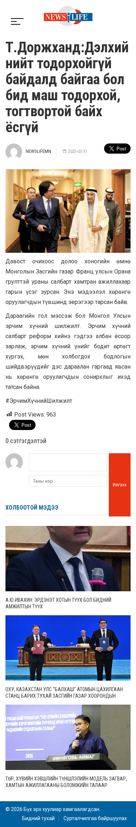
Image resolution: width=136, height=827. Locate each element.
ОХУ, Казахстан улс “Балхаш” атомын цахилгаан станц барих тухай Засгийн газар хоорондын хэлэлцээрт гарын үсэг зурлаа (64, 695)
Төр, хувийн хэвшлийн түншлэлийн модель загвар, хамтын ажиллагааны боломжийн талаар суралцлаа (66, 785)
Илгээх (120, 484)
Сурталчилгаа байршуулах (95, 818)
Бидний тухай (38, 818)
